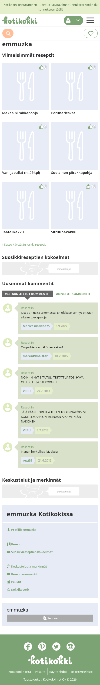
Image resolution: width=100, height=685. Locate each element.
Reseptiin (27, 308)
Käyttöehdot (58, 672)
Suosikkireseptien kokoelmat (31, 552)
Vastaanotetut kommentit (27, 294)
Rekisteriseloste (82, 672)
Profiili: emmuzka (23, 530)
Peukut (15, 582)
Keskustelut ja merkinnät (28, 566)
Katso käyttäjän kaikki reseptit (25, 244)
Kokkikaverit (19, 589)
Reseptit (16, 544)
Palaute (40, 672)
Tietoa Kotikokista (18, 672)
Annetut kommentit (73, 294)
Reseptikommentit (23, 574)
